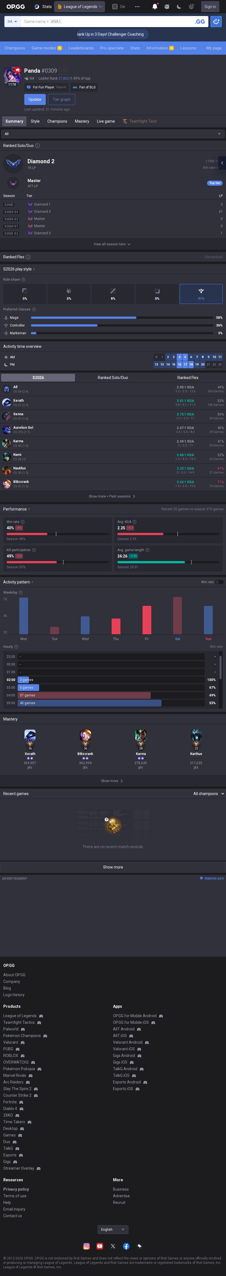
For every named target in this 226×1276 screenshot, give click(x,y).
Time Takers (14, 1122)
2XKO (8, 1115)
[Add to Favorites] (63, 71)
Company (11, 981)
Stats (135, 48)
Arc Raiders (13, 1082)
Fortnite (10, 1102)
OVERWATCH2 (16, 1062)
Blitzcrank (21, 482)
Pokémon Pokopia (19, 1069)
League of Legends (80, 6)
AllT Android (123, 1029)
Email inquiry (14, 1209)
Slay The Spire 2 (17, 1088)
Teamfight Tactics (19, 1022)
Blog (7, 988)
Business (121, 1189)
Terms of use (14, 1196)
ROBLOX (10, 1055)
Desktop (10, 1128)
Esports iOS (123, 1088)
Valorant (10, 1042)
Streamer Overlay (18, 1168)
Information (160, 48)
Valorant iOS (124, 1049)
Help (7, 1202)
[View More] (137, 6)
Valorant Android (127, 1042)
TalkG (8, 1148)
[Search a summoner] (200, 21)
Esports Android (127, 1082)
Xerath (18, 400)
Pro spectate (112, 48)
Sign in (210, 6)
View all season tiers (110, 244)
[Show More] (154, 6)
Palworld (10, 1029)
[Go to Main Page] (15, 6)
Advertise (121, 1196)
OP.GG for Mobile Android (135, 1016)
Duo (6, 1142)
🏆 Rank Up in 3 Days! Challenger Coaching (96, 34)
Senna (18, 414)
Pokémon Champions (22, 1035)
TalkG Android (125, 1069)
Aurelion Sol (23, 428)
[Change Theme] (179, 6)
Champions (14, 48)
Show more (113, 867)
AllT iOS (120, 1035)
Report (61, 87)
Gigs (7, 1161)
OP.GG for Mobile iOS (131, 1022)
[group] (113, 680)
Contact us (12, 1216)
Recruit (119, 1202)
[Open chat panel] (222, 163)
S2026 (38, 377)
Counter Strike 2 (17, 1095)
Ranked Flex (187, 377)
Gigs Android (124, 1055)
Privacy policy (16, 1189)
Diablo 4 (10, 1108)
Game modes (46, 48)
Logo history (14, 995)
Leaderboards (81, 48)
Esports (10, 1155)
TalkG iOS (121, 1075)
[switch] (212, 582)
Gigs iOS (120, 1062)
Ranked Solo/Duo (113, 377)
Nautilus (19, 468)
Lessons (188, 48)
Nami (17, 455)
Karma (18, 441)
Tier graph (62, 99)
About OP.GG (14, 975)
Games (9, 1135)
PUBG (8, 1049)
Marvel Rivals (14, 1075)
